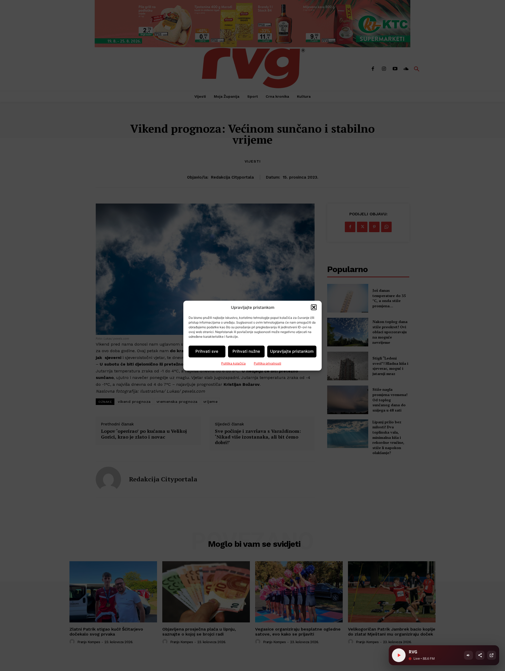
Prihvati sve (206, 351)
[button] (313, 307)
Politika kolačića (233, 363)
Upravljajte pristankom (292, 351)
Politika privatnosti (267, 363)
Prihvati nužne (246, 351)
